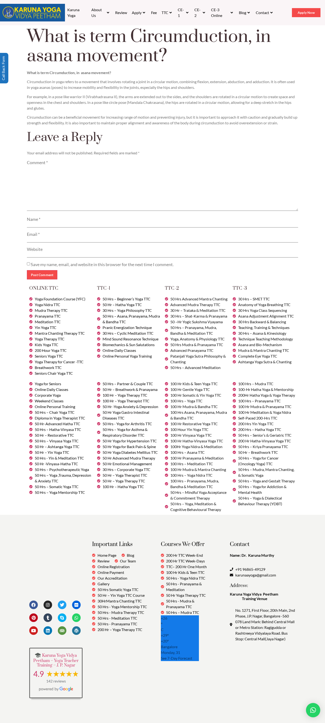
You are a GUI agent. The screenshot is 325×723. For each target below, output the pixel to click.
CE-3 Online (216, 12)
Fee (154, 12)
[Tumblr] (48, 617)
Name (33, 219)
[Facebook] (33, 605)
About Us (96, 12)
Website (35, 249)
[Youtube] (33, 630)
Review (121, 12)
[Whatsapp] (76, 617)
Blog (242, 12)
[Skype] (62, 617)
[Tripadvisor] (62, 630)
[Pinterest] (33, 617)
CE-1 (181, 12)
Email (33, 234)
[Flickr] (76, 605)
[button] (313, 710)
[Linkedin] (48, 630)
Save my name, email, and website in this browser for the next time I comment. (102, 264)
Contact (262, 12)
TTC (165, 12)
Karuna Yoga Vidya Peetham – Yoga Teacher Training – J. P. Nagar (56, 660)
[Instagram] (48, 605)
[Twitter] (62, 605)
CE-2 (197, 12)
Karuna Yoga (73, 12)
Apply (137, 12)
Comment (37, 162)
